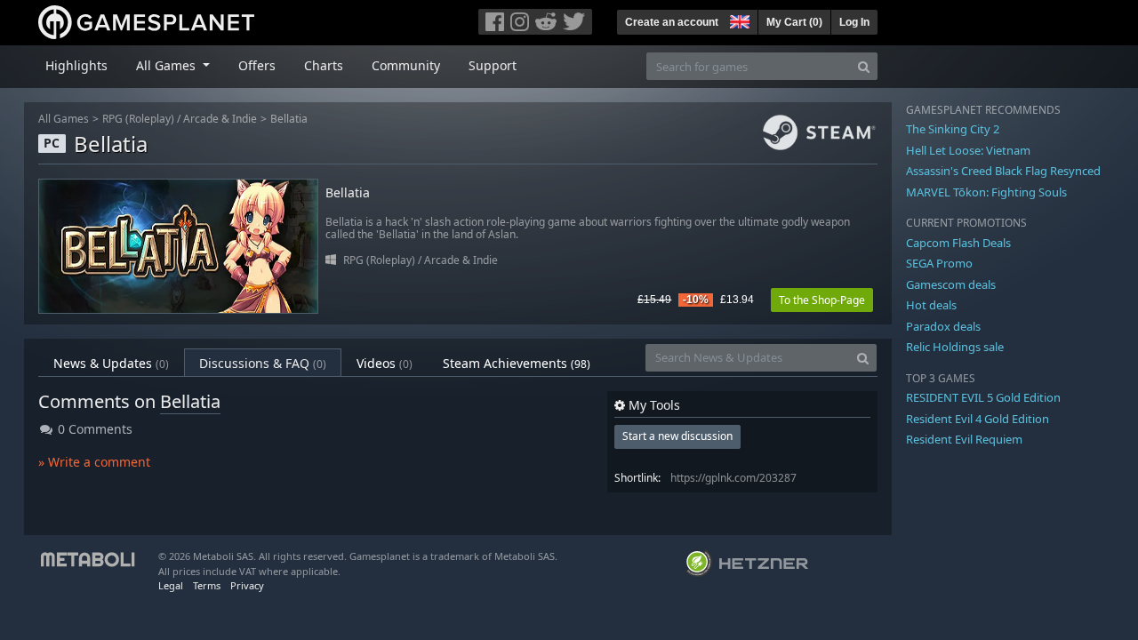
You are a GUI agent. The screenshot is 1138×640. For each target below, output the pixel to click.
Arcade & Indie (220, 118)
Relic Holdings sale (955, 347)
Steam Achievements (516, 363)
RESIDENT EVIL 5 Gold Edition (983, 397)
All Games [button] (167, 65)
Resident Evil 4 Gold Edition (977, 419)
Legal (170, 585)
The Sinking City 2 (952, 129)
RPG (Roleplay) (138, 118)
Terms (206, 585)
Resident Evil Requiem (964, 439)
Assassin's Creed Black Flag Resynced (1003, 171)
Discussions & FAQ (262, 363)
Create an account (671, 22)
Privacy (247, 585)
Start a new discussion (677, 436)
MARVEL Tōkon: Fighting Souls (986, 192)
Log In (854, 22)
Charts (323, 65)
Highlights (76, 65)
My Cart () (794, 22)
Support (493, 65)
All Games (63, 118)
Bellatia (289, 118)
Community (406, 65)
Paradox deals (943, 326)
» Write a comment (94, 461)
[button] (737, 19)
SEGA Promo (939, 263)
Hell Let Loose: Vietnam (968, 150)
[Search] (864, 66)
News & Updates (111, 363)
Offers (257, 65)
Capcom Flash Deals (958, 243)
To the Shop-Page (822, 300)
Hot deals (931, 305)
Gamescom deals (951, 284)
